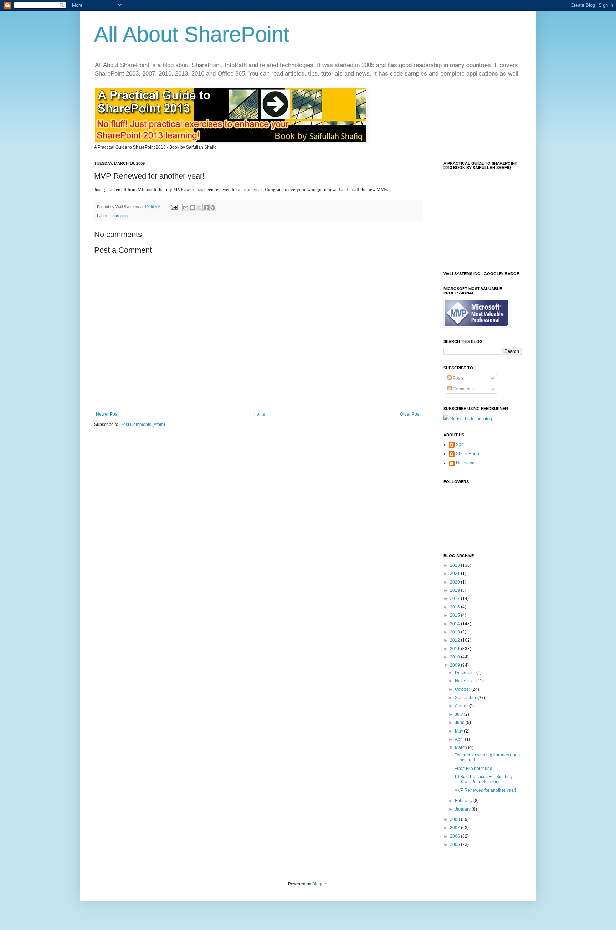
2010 (455, 656)
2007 (455, 827)
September (466, 697)
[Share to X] (199, 207)
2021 (455, 573)
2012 (455, 640)
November (465, 680)
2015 (455, 615)
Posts (457, 378)
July (459, 714)
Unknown (465, 463)
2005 (455, 844)
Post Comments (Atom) (142, 424)
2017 (455, 598)
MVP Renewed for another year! (485, 790)
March (461, 747)
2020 (455, 582)
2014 (455, 623)
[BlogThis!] (192, 207)
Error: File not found (473, 768)
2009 (455, 665)
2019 (455, 590)
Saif (459, 444)
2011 (455, 648)
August (462, 705)
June (460, 722)
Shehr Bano (467, 453)
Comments (463, 388)
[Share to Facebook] (206, 207)
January (463, 809)
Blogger (319, 884)
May (459, 731)
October (463, 689)
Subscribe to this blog (471, 418)
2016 (455, 607)
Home (259, 414)
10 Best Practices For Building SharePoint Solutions (483, 779)
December (465, 672)
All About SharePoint (191, 34)
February (464, 800)
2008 (455, 819)
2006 (455, 836)
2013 (455, 632)
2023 (455, 565)
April (460, 739)
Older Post (410, 414)
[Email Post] (174, 207)
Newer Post (107, 414)
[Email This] (185, 207)
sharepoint (120, 216)
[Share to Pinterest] (212, 207)
